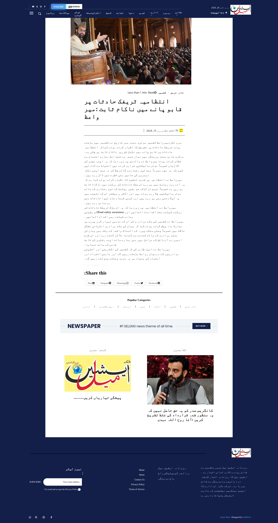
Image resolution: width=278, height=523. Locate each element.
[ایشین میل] (182, 130)
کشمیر (162, 92)
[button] (39, 13)
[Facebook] (45, 7)
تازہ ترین (177, 92)
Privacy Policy (71, 489)
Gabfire (246, 517)
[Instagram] (41, 7)
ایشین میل (169, 130)
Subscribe (35, 482)
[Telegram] (108, 130)
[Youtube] (33, 7)
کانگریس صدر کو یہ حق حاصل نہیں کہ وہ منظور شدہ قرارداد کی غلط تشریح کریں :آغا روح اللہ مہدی (180, 415)
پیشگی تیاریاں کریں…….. (97, 397)
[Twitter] (37, 7)
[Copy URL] (101, 130)
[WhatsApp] (123, 130)
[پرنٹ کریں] (116, 130)
